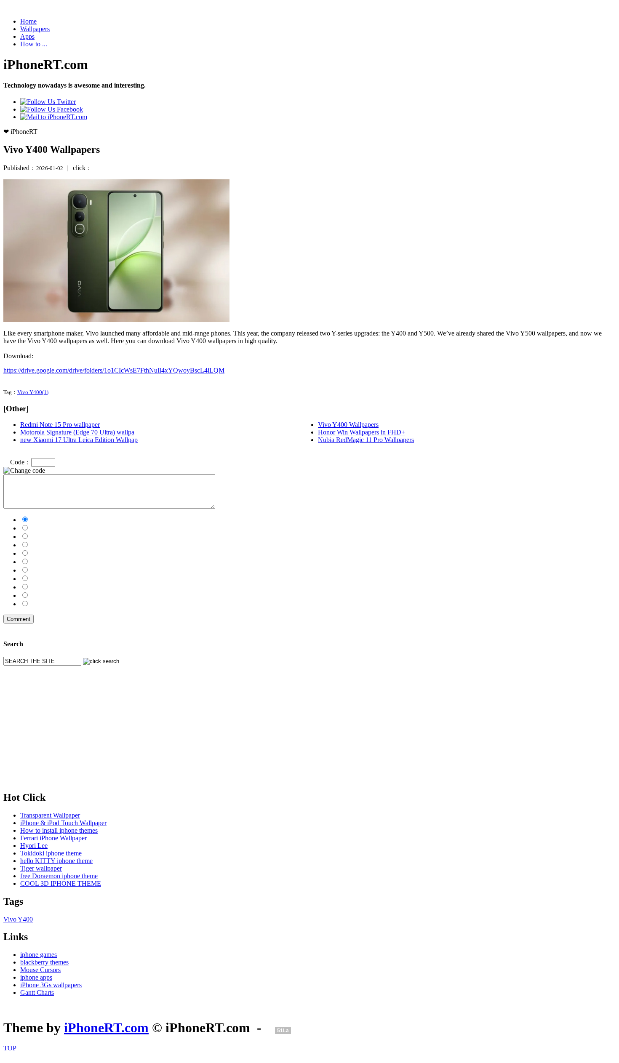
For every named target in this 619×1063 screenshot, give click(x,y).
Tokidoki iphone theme (51, 853)
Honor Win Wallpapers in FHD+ (361, 432)
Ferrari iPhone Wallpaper (53, 838)
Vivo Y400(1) (32, 392)
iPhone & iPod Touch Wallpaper (63, 822)
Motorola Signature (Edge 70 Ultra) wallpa (77, 432)
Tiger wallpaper (41, 868)
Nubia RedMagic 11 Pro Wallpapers (366, 439)
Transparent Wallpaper (50, 815)
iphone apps (36, 977)
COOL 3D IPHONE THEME (60, 883)
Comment (18, 619)
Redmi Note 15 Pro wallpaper (60, 424)
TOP (9, 1048)
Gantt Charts (37, 992)
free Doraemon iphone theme (59, 875)
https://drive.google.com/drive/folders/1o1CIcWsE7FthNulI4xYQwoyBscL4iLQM (113, 370)
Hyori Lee (34, 845)
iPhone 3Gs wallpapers (51, 984)
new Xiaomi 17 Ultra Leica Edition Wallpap (79, 439)
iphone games (38, 954)
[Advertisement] (256, 724)
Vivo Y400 (18, 919)
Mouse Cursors (40, 969)
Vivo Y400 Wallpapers (348, 424)
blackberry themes (44, 962)
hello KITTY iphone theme (56, 860)
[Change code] (24, 470)
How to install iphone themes (59, 830)
